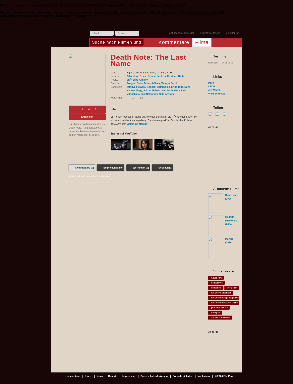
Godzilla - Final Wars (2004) (231, 221)
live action (232, 288)
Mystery (172, 76)
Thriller (182, 76)
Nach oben (204, 376)
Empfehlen (87, 116)
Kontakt (112, 376)
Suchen (147, 42)
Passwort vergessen (209, 33)
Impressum (128, 376)
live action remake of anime (224, 302)
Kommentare (173, 42)
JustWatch (214, 90)
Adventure (133, 76)
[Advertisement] (220, 346)
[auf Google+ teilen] (226, 114)
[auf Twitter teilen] (218, 114)
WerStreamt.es (216, 93)
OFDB (211, 86)
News (100, 376)
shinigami (215, 312)
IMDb (211, 83)
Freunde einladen (182, 376)
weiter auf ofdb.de (137, 124)
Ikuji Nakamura (149, 94)
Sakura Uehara (151, 90)
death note (216, 288)
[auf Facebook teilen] (211, 114)
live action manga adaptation (225, 297)
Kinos (88, 376)
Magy (139, 90)
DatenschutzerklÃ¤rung (154, 376)
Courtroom (216, 278)
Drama (152, 76)
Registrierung (231, 33)
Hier (71, 124)
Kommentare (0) (84, 167)
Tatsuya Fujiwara (136, 87)
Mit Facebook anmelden (181, 33)
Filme (201, 42)
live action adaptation (221, 292)
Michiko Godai (170, 90)
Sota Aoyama (167, 94)
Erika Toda (177, 87)
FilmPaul (69, 34)
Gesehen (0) (165, 167)
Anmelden (143, 33)
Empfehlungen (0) (113, 167)
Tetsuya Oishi (169, 83)
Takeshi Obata (152, 83)
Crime (143, 76)
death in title (217, 283)
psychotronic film (219, 307)
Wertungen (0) (141, 167)
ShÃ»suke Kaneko (137, 79)
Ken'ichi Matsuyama (158, 87)
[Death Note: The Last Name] (87, 80)
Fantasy (161, 76)
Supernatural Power (220, 317)
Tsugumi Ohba (135, 83)
